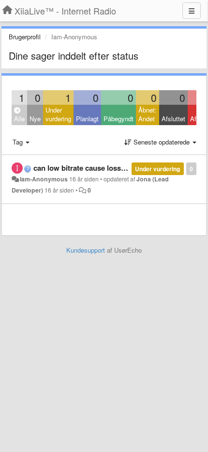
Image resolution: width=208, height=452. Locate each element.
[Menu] (191, 10)
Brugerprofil (25, 36)
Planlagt (87, 118)
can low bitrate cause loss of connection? (103, 167)
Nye (35, 118)
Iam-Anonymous (44, 179)
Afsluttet (173, 118)
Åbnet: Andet (147, 114)
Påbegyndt (119, 118)
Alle (19, 118)
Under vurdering (58, 114)
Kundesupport (85, 250)
